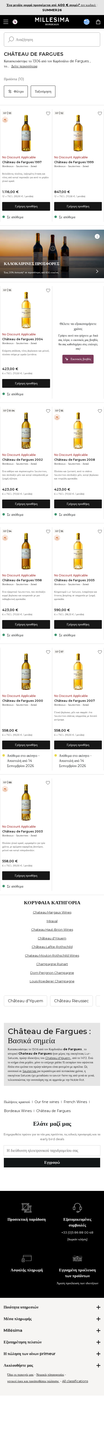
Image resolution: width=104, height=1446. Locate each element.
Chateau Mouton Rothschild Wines (52, 955)
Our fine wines (47, 1102)
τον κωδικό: (51, 5)
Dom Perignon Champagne (52, 973)
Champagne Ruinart (52, 964)
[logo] (52, 22)
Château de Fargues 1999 (74, 162)
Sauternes (22, 166)
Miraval (52, 921)
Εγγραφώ (52, 1162)
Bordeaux (8, 166)
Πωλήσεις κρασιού (17, 1102)
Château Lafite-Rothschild (52, 947)
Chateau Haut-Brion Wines (52, 929)
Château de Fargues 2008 (74, 459)
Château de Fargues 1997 (22, 162)
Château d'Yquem (52, 938)
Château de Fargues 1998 (22, 580)
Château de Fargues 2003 (22, 831)
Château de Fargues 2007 (74, 701)
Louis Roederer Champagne (52, 981)
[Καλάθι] (98, 22)
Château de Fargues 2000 (22, 701)
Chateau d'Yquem (58, 1058)
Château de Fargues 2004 (22, 339)
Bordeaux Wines (18, 1111)
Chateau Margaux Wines (52, 912)
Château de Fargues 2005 (74, 580)
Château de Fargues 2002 (22, 459)
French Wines (75, 1102)
